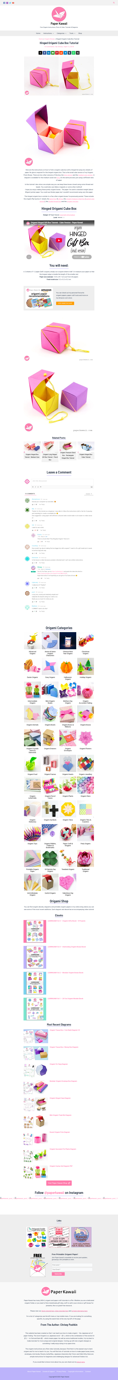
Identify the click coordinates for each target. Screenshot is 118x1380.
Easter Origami (32, 677)
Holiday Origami (85, 677)
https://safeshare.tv (57, 571)
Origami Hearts (67, 774)
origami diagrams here (79, 1311)
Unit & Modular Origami (32, 894)
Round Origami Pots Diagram (60, 1132)
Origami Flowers (85, 749)
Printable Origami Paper (32, 870)
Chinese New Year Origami (68, 652)
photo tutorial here (47, 1311)
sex (46, 536)
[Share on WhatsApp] (73, 53)
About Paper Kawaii (34, 1371)
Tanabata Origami (68, 869)
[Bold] (33, 487)
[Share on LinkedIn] (49, 53)
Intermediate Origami (32, 702)
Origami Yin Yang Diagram (59, 1064)
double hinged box (54, 201)
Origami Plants (68, 796)
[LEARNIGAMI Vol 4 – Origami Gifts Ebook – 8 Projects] (35, 931)
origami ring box (72, 201)
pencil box (53, 199)
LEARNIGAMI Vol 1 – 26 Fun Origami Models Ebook (65, 998)
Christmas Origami (85, 652)
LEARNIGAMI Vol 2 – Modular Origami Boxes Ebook (65, 973)
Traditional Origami (85, 870)
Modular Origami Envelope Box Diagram (63, 1081)
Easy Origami (50, 677)
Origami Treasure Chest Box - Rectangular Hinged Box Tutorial (68, 455)
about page (81, 1362)
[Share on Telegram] (65, 53)
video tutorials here (61, 1311)
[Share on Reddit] (61, 53)
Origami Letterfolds (32, 797)
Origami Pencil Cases (50, 797)
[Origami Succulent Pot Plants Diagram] (36, 1155)
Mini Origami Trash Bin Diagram (60, 1115)
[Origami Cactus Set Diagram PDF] (36, 1172)
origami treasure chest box (75, 199)
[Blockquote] (40, 487)
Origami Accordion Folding (85, 702)
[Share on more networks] (78, 53)
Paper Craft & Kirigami (68, 845)
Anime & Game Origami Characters (50, 653)
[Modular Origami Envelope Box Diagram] (36, 1087)
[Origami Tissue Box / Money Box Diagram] (36, 1053)
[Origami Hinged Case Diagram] (36, 1104)
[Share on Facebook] (44, 53)
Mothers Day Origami (67, 702)
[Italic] (35, 487)
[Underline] (38, 487)
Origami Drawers (50, 749)
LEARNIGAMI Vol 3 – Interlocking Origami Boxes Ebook (67, 947)
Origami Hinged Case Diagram (60, 1098)
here (58, 178)
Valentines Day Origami (68, 894)
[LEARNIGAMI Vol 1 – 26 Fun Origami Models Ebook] (35, 1009)
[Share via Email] (53, 53)
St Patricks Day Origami (50, 870)
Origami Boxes (49, 39)
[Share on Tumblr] (69, 53)
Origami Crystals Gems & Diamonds (32, 750)
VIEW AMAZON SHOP (65, 303)
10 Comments (49, 47)
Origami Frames (50, 774)
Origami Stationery (32, 821)
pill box (60, 199)
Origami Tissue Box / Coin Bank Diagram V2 (65, 1030)
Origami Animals (32, 725)
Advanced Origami (32, 652)
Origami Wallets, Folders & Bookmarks (50, 845)
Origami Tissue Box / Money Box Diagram (64, 1047)
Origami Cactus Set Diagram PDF (61, 1166)
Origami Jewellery (85, 774)
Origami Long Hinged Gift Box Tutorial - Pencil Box (50, 457)
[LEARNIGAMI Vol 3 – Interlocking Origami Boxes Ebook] (35, 957)
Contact (88, 1371)
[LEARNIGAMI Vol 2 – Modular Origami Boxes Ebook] (35, 983)
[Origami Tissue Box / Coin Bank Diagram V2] (36, 1036)
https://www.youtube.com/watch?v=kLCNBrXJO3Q (52, 573)
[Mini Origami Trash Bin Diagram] (36, 1121)
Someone (47, 569)
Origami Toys (32, 844)
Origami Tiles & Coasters (85, 821)
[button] (114, 3)
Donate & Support (49, 1371)
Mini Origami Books (50, 702)
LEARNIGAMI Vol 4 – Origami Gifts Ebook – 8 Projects (66, 921)
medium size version (85, 175)
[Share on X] (40, 53)
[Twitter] (10, 3)
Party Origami (85, 844)
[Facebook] (4, 3)
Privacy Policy (61, 1371)
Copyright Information (67, 215)
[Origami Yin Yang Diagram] (36, 1070)
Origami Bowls (50, 725)
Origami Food (32, 774)
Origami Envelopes (68, 749)
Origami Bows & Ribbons (68, 726)
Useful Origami (50, 893)
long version (68, 175)
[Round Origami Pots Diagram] (36, 1138)
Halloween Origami (68, 678)
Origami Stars (86, 796)
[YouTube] (13, 3)
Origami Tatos (68, 820)
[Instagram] (7, 3)
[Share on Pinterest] (57, 53)
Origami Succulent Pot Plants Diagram (63, 1149)
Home (41, 39)
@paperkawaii (54, 1192)
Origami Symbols (50, 820)
